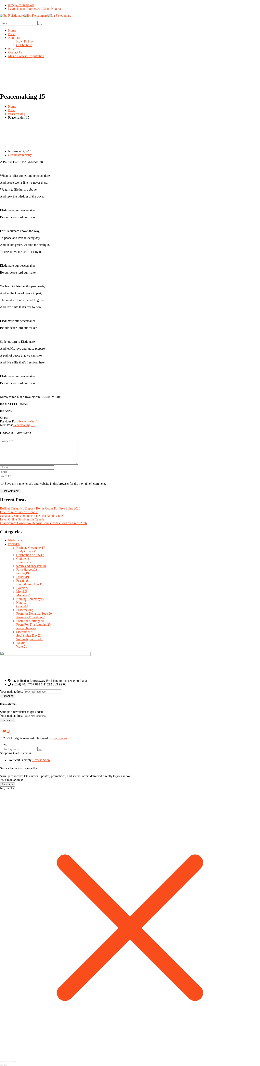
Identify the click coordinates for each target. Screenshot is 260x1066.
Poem (11, 110)
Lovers (22, 588)
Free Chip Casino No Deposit (19, 512)
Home (12, 106)
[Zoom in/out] (1, 1061)
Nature (22, 602)
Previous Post (8, 421)
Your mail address (11, 691)
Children (23, 558)
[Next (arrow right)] (5, 1065)
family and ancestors (31, 566)
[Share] (9, 1061)
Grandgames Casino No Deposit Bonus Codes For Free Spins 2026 (43, 523)
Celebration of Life (30, 555)
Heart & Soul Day (29, 584)
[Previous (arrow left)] (1, 1065)
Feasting (22, 580)
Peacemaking (16, 114)
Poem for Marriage (30, 621)
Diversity (23, 562)
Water (21, 646)
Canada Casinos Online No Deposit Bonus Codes (32, 515)
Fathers (22, 577)
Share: (4, 417)
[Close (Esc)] (13, 1061)
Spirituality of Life (29, 639)
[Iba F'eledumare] (12, 15)
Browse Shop (41, 760)
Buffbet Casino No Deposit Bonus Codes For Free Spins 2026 (40, 508)
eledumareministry (20, 155)
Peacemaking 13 (28, 421)
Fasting (22, 573)
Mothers (23, 595)
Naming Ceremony (30, 599)
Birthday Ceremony (30, 547)
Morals (21, 591)
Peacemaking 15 (24, 425)
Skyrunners (60, 738)
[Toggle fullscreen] (5, 1061)
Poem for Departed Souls (34, 613)
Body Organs (26, 551)
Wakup (22, 643)
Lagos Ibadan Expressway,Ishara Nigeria (34, 8)
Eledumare (16, 540)
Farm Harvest (26, 569)
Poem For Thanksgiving (33, 624)
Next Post (6, 425)
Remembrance (26, 628)
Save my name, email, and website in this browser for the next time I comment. (55, 483)
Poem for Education (30, 617)
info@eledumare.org (21, 5)
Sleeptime (24, 632)
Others (22, 606)
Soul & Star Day (28, 635)
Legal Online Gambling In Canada (22, 519)
